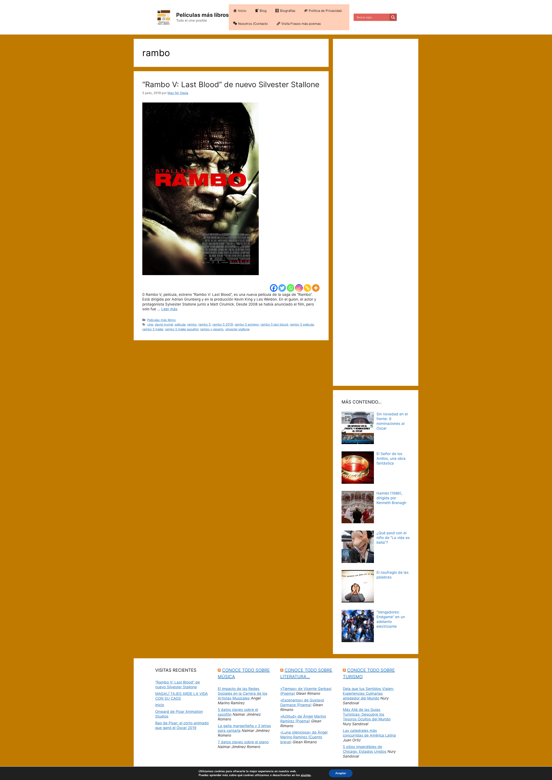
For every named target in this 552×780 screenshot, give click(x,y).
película (180, 324)
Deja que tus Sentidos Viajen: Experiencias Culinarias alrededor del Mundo (368, 693)
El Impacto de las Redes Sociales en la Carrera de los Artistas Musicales (242, 693)
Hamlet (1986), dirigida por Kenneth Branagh (391, 498)
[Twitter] (282, 288)
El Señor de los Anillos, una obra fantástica (391, 458)
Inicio (159, 705)
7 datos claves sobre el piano (243, 742)
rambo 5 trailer (152, 329)
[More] (316, 288)
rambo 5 (204, 324)
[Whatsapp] (290, 288)
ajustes (306, 775)
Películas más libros (202, 15)
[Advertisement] (376, 212)
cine (150, 324)
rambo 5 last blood (274, 324)
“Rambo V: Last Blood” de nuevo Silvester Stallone (230, 84)
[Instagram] (299, 288)
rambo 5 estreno (247, 324)
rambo (192, 324)
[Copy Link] (307, 288)
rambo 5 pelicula (302, 324)
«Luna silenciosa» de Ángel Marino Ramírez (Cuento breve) (304, 737)
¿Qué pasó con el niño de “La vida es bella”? (393, 538)
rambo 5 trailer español (181, 329)
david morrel (164, 324)
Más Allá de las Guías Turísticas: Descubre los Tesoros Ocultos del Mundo (366, 714)
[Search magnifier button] (393, 17)
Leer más (169, 309)
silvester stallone (237, 329)
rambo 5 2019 (222, 324)
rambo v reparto (212, 329)
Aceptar (340, 773)
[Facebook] (274, 288)
